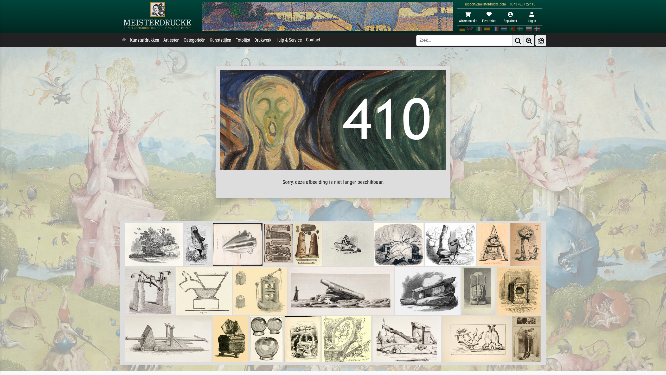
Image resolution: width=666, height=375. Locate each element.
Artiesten (171, 40)
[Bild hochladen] (540, 40)
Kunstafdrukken (144, 40)
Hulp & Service (289, 40)
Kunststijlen (220, 40)
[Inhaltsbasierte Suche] (528, 40)
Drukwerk (262, 40)
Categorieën (195, 40)
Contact (313, 39)
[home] (124, 40)
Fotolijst (242, 40)
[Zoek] (518, 40)
